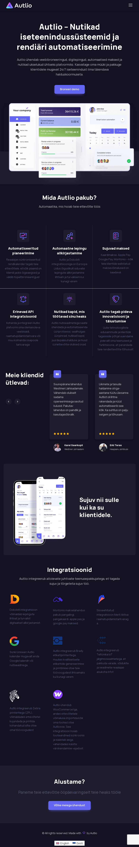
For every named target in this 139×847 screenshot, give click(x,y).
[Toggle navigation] (130, 5)
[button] (69, 89)
